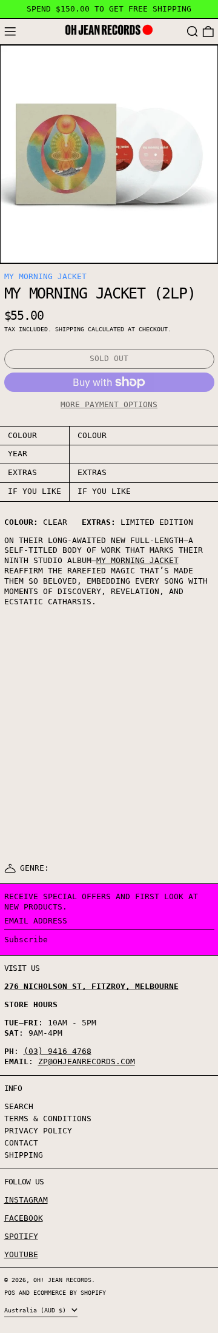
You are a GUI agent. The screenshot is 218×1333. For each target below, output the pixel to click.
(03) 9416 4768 (57, 1051)
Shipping (69, 328)
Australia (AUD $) (37, 1310)
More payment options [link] (109, 404)
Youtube (21, 1254)
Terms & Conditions (47, 1118)
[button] (193, 32)
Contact (21, 1142)
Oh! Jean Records (62, 1279)
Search (18, 1106)
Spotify (21, 1236)
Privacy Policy (38, 1130)
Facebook (23, 1218)
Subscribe (26, 939)
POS (9, 1292)
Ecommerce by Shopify (69, 1292)
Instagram (26, 1199)
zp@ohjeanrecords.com (86, 1061)
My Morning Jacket (45, 276)
